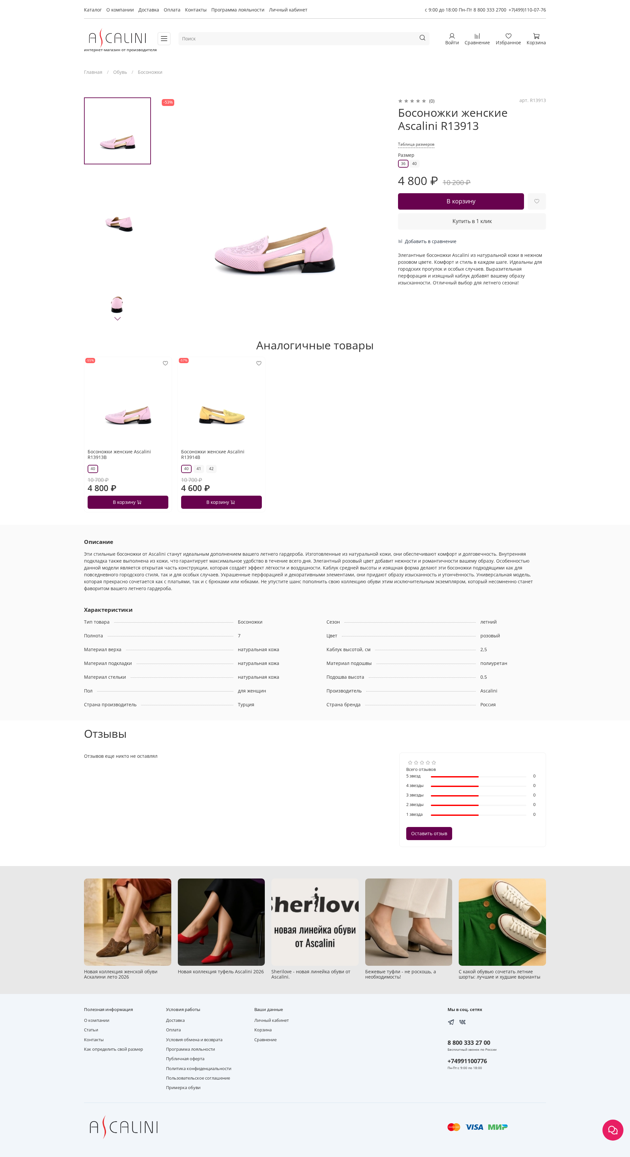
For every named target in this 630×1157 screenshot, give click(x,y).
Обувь (120, 72)
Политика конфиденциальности (198, 1068)
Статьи (91, 1030)
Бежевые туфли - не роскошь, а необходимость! (400, 974)
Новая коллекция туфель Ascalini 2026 (221, 971)
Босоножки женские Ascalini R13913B (119, 454)
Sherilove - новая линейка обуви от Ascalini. (310, 974)
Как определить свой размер (113, 1049)
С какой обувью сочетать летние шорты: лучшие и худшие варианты (499, 974)
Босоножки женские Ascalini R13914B (212, 454)
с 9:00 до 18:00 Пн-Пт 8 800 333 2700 (465, 10)
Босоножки (150, 72)
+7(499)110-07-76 (527, 10)
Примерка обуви (183, 1087)
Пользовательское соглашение (198, 1078)
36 (403, 163)
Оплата (172, 10)
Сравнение (265, 1040)
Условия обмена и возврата (194, 1040)
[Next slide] (117, 318)
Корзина (263, 1030)
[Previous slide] (171, 212)
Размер (406, 155)
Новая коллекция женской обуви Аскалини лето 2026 (121, 974)
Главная (93, 72)
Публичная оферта (185, 1059)
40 (414, 163)
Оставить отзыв (429, 833)
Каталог (93, 10)
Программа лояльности (237, 10)
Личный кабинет (288, 10)
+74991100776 (467, 1061)
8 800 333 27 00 (469, 1042)
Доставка (148, 10)
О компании (120, 10)
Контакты (196, 10)
